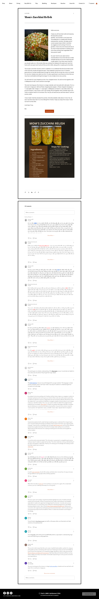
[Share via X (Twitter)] (28, 192)
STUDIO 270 (56, 595)
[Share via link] (35, 192)
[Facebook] (4, 593)
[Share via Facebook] (25, 192)
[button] (96, 3)
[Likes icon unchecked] (29, 238)
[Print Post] (38, 192)
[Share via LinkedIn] (31, 192)
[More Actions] (73, 220)
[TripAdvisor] (8, 593)
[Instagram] (11, 593)
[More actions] (73, 13)
